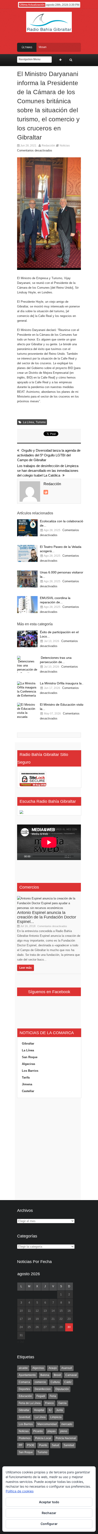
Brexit (57, 1375)
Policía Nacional (66, 1438)
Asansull (66, 1368)
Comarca (24, 1382)
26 (37, 1327)
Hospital (39, 1410)
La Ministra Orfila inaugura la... (62, 683)
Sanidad (69, 1445)
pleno (63, 1431)
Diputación (62, 1389)
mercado (66, 1424)
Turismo (41, 422)
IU (50, 1410)
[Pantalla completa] (80, 856)
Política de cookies (20, 1491)
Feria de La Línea (30, 1403)
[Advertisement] (49, 1149)
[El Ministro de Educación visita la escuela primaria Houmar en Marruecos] (27, 711)
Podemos (25, 1438)
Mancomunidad (47, 1424)
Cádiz (68, 1382)
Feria (53, 1396)
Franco (49, 1403)
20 (45, 1319)
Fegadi (40, 1396)
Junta (59, 1410)
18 (29, 1319)
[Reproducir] (21, 856)
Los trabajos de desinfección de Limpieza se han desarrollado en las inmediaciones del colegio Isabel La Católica (47, 470)
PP (20, 1445)
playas (51, 1431)
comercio (40, 1382)
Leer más (25, 967)
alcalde (23, 1368)
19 (37, 1319)
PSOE (30, 1445)
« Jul (20, 1341)
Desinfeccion (43, 1389)
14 (53, 1310)
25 (29, 1327)
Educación (25, 1396)
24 (21, 1327)
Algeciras (28, 1064)
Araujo (53, 1368)
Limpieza (56, 1417)
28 (53, 1327)
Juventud (24, 1417)
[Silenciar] (74, 856)
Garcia (62, 1403)
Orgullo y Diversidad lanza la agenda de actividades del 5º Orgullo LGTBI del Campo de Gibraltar (48, 455)
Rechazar (49, 1513)
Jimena (27, 1084)
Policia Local (43, 1438)
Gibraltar (28, 1043)
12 (37, 1310)
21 (53, 1319)
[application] (49, 842)
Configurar (49, 1524)
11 (29, 1310)
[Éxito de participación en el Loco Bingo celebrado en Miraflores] (27, 638)
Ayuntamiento (27, 1375)
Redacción (48, 145)
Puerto (43, 1445)
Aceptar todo (49, 1502)
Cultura (55, 1382)
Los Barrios (30, 1070)
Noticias (65, 145)
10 (21, 1310)
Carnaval (71, 1375)
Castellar (28, 1091)
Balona (44, 1375)
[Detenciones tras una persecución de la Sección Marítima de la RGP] (27, 664)
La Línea (28, 422)
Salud (55, 1445)
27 (45, 1327)
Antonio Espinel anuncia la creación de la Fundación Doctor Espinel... (46, 917)
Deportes (24, 1389)
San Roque (29, 1057)
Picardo (38, 1431)
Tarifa (26, 1077)
